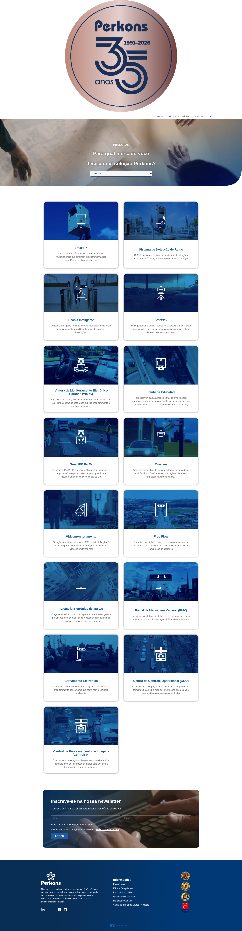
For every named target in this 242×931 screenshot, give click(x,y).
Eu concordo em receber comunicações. (73, 824)
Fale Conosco (120, 884)
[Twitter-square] (65, 910)
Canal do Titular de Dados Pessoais (131, 905)
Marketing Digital (121, 925)
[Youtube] (54, 910)
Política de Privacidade (107, 829)
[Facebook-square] (59, 910)
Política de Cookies (122, 901)
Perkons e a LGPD (122, 892)
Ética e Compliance (123, 888)
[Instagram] (48, 910)
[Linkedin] (43, 910)
